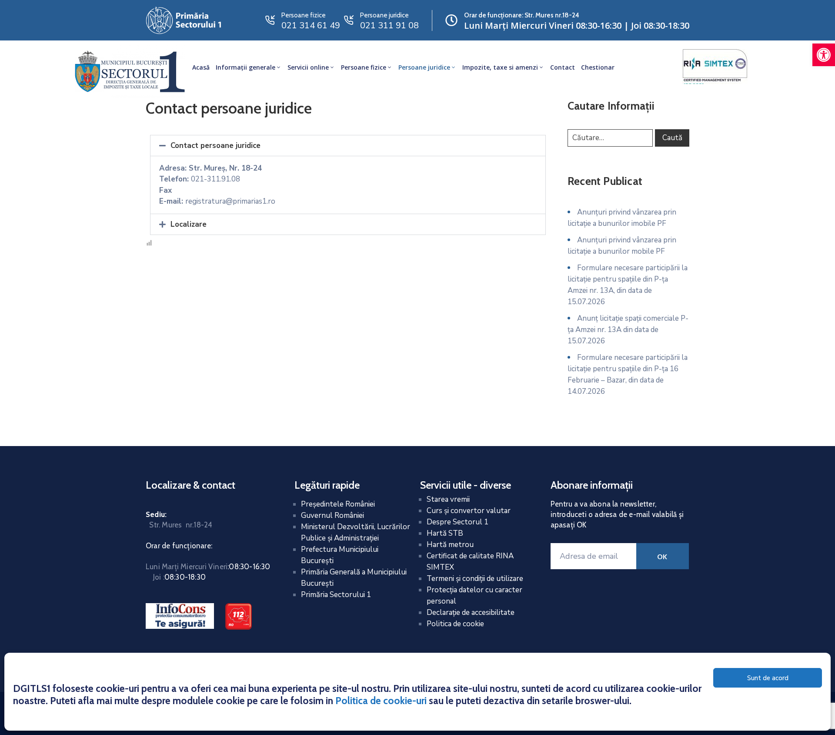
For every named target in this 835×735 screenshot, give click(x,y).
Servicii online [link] (308, 67)
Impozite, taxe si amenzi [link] (500, 67)
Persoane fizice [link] (363, 67)
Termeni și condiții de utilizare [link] (475, 579)
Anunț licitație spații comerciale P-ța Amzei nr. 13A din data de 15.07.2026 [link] (628, 329)
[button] (347, 145)
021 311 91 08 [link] (389, 25)
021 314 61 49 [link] (310, 25)
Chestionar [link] (598, 67)
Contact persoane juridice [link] (215, 146)
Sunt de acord (767, 678)
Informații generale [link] (245, 67)
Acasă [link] (201, 67)
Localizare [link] (188, 224)
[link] (823, 55)
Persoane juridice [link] (424, 67)
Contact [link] (562, 67)
